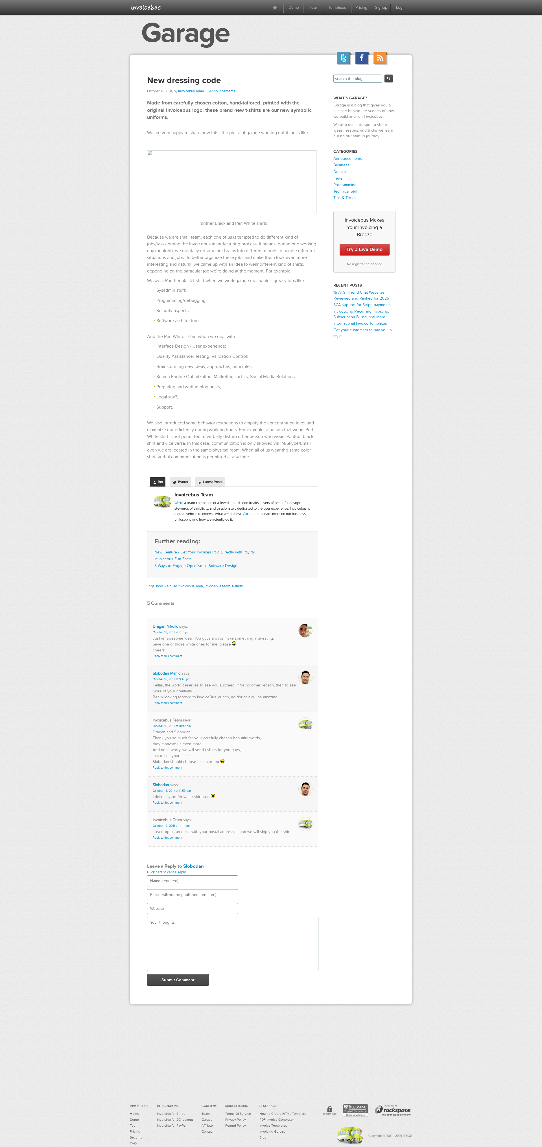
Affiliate (207, 1126)
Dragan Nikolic (165, 626)
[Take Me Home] (146, 7)
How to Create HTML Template (282, 1114)
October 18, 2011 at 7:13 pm (171, 632)
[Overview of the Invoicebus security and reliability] (330, 1111)
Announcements (222, 91)
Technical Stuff (346, 191)
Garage (185, 33)
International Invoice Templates (360, 323)
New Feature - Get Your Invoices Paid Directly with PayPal (204, 552)
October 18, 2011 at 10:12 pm (172, 726)
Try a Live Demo (364, 249)
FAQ (133, 1143)
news (338, 178)
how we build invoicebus (175, 586)
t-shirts (237, 586)
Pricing (361, 7)
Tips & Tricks (344, 197)
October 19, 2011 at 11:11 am (171, 826)
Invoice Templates (273, 1126)
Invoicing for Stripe (171, 1114)
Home (134, 1114)
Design (339, 171)
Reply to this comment (167, 656)
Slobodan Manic (166, 673)
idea (199, 586)
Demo (294, 7)
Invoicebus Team (191, 91)
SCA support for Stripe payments (362, 304)
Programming (345, 184)
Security (136, 1137)
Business (341, 165)
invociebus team (217, 586)
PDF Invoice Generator (276, 1120)
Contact (207, 1131)
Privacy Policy (235, 1120)
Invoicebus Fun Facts (173, 559)
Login (401, 7)
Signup (381, 7)
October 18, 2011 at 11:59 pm (172, 791)
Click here (251, 514)
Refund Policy (235, 1126)
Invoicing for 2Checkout (175, 1120)
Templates (337, 7)
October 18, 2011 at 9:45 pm (171, 679)
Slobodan (161, 784)
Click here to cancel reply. (166, 872)
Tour (313, 7)
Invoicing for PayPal (171, 1126)
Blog (262, 1137)
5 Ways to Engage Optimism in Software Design (195, 565)
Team (206, 1114)
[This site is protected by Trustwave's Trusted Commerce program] (355, 1110)
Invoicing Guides (272, 1131)
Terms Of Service (238, 1114)
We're (178, 503)
